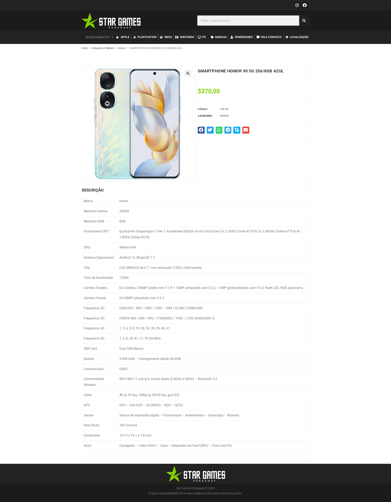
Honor (122, 48)
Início (84, 48)
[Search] (304, 20)
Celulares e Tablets (103, 48)
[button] (188, 73)
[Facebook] (304, 5)
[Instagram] (297, 5)
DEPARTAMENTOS (98, 37)
